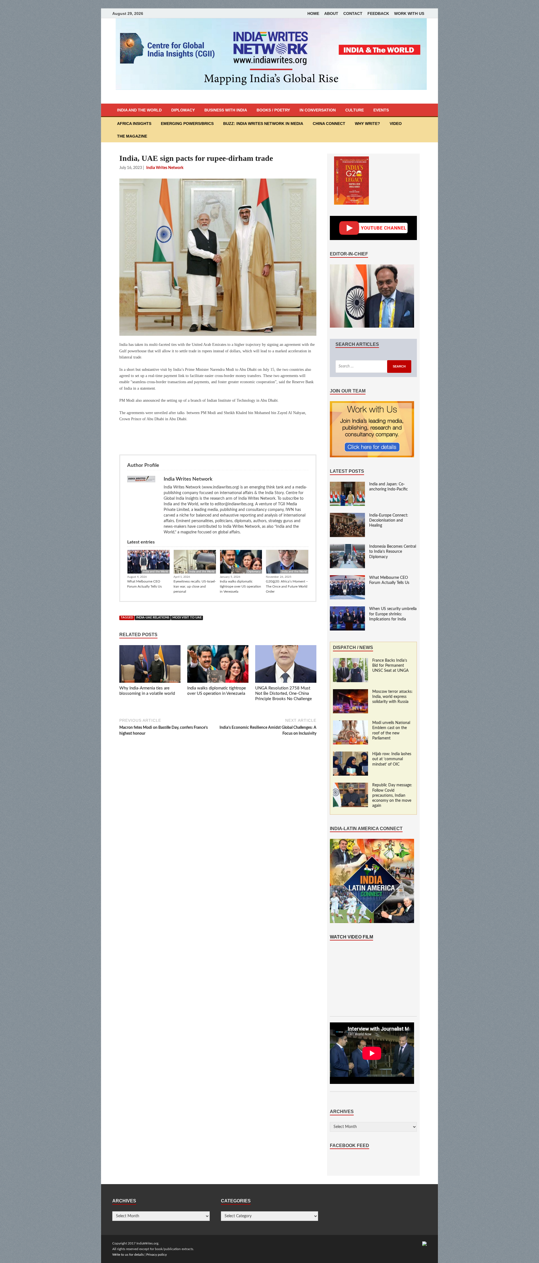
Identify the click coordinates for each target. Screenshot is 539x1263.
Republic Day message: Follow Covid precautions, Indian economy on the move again (392, 795)
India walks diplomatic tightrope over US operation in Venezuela (240, 586)
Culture (354, 110)
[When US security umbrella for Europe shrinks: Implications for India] (347, 609)
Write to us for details (128, 1254)
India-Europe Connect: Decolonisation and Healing (388, 520)
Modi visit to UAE (187, 617)
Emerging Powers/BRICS (187, 123)
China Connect (329, 123)
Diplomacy (183, 110)
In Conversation (318, 110)
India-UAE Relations (152, 617)
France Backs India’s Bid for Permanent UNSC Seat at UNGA (390, 666)
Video (396, 123)
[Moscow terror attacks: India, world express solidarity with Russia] (350, 692)
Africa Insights (134, 123)
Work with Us (409, 13)
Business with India (225, 110)
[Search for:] (373, 366)
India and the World (139, 110)
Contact (352, 13)
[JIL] (424, 1243)
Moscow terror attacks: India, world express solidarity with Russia (392, 697)
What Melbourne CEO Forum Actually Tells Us (144, 584)
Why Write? (367, 123)
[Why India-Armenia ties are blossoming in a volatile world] (150, 665)
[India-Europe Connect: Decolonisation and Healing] (347, 516)
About (331, 13)
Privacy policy (156, 1254)
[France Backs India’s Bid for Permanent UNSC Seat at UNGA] (350, 661)
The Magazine (132, 136)
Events (381, 110)
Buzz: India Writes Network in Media (263, 123)
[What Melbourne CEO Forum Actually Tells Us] (347, 578)
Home (313, 13)
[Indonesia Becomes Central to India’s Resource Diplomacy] (347, 547)
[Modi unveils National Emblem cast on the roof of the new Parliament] (350, 723)
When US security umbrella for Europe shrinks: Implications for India (393, 614)
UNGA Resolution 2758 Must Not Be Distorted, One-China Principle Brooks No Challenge (283, 693)
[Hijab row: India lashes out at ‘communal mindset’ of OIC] (350, 754)
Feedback (378, 13)
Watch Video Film (351, 937)
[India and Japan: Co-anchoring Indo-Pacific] (347, 485)
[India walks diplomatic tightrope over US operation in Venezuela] (217, 665)
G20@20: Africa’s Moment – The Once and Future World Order (287, 586)
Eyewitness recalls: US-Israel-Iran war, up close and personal (194, 586)
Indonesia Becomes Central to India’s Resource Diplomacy (392, 552)
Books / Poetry (273, 110)
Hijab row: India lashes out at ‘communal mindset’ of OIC (391, 759)
